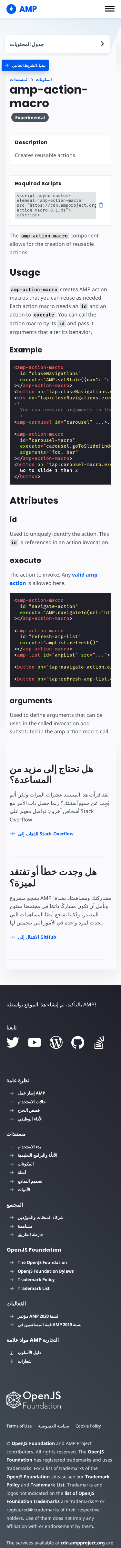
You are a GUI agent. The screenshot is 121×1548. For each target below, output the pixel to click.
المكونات (44, 79)
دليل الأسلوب (29, 1352)
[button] (110, 9)
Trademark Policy (36, 1279)
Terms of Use (19, 1426)
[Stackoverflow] (99, 1042)
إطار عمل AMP (31, 1093)
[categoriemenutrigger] (25, 65)
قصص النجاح (29, 1110)
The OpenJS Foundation (42, 1262)
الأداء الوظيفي (30, 1119)
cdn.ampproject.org (83, 1543)
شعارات (25, 1361)
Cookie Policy (88, 1426)
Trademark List (34, 1288)
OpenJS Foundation (33, 1443)
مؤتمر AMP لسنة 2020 (38, 1316)
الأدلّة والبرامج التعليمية (37, 1155)
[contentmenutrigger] (57, 44)
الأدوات (24, 1189)
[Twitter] (12, 1042)
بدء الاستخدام (29, 1147)
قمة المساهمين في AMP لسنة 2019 (50, 1324)
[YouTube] (34, 1042)
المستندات (19, 79)
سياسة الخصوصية (53, 1426)
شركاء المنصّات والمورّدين (41, 1217)
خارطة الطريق (30, 1234)
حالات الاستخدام (32, 1102)
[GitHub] (77, 1042)
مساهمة (25, 1226)
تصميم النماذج (30, 1181)
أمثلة (22, 1172)
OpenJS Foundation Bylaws (46, 1271)
